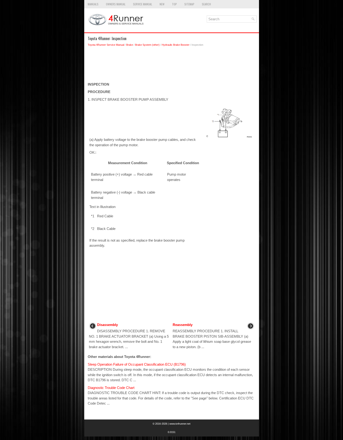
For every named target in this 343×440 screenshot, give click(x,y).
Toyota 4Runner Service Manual (106, 44)
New (162, 4)
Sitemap (189, 4)
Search (206, 4)
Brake (129, 44)
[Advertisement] (172, 66)
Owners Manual (116, 4)
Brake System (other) (147, 44)
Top (174, 4)
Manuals (93, 4)
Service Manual (142, 4)
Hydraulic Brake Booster (175, 44)
